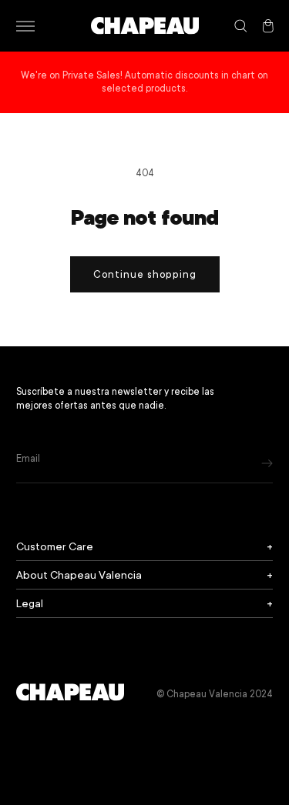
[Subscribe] (267, 463)
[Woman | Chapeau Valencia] (145, 26)
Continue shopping (145, 274)
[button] (25, 26)
